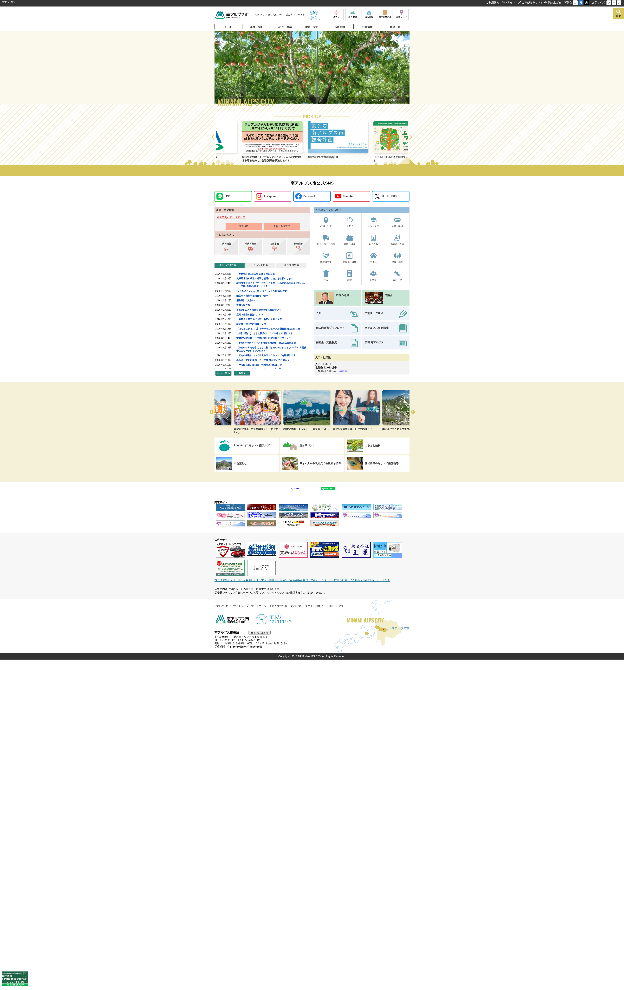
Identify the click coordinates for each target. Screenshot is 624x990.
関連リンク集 (336, 605)
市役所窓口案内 (259, 632)
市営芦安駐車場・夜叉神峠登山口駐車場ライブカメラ (263, 338)
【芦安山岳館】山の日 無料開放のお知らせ (259, 364)
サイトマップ (241, 605)
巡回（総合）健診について (250, 314)
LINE (228, 196)
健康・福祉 (256, 27)
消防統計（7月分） (246, 300)
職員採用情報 (291, 265)
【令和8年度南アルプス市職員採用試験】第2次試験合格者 (266, 342)
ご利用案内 (492, 2)
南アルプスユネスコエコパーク (330, 429)
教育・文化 (311, 27)
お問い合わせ (223, 605)
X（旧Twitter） (391, 196)
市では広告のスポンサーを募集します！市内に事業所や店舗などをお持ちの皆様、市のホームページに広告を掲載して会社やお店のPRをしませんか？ (302, 580)
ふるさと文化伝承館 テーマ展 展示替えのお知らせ (262, 360)
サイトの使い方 (317, 605)
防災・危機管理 (282, 226)
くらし (228, 27)
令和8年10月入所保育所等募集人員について (258, 309)
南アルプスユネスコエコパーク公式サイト (313, 14)
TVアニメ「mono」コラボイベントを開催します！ (262, 291)
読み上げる (554, 2)
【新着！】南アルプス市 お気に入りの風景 (259, 319)
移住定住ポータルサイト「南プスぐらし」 (237, 429)
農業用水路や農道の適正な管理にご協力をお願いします (264, 278)
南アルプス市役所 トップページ (231, 14)
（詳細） (343, 371)
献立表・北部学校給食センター (252, 324)
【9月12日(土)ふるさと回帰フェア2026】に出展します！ (265, 333)
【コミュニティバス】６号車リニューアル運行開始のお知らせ (268, 328)
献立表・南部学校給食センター (252, 295)
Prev (224, 68)
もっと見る (223, 373)
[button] (213, 137)
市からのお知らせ (229, 265)
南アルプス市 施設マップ (376, 429)
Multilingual (508, 2)
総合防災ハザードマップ (231, 217)
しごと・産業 (284, 27)
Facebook (309, 196)
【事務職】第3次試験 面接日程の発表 (255, 273)
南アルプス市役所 (232, 619)
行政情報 (367, 27)
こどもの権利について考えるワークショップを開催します (266, 355)
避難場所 (243, 226)
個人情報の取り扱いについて (288, 605)
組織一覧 (395, 27)
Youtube (348, 196)
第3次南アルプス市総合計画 (231, 157)
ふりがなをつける (532, 2)
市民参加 (339, 27)
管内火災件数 (243, 305)
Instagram (270, 196)
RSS (242, 373)
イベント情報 (260, 265)
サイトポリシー (260, 605)
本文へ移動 (8, 2)
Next (399, 68)
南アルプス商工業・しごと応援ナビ (283, 429)
